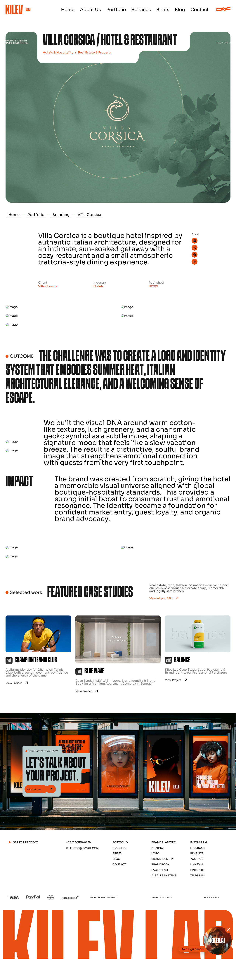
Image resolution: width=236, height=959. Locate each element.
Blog (180, 9)
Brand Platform (163, 842)
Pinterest (197, 870)
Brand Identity (162, 859)
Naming (157, 847)
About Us (90, 9)
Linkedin (196, 864)
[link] (38, 654)
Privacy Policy (211, 897)
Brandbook (160, 864)
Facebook (197, 847)
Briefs (162, 9)
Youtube (196, 859)
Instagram (198, 842)
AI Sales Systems (163, 875)
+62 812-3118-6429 (78, 842)
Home (67, 9)
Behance (196, 853)
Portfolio (116, 9)
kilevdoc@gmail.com (82, 848)
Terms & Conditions (161, 897)
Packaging (159, 870)
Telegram (197, 875)
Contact (199, 9)
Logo (155, 853)
